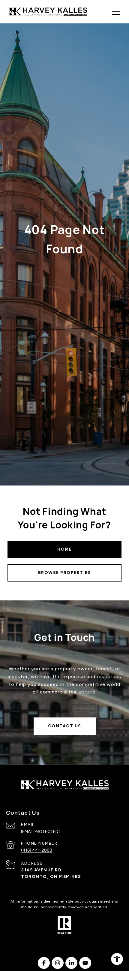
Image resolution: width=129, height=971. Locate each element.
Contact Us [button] (64, 726)
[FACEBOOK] (44, 963)
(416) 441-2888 (36, 850)
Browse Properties (64, 572)
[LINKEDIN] (71, 963)
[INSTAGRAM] (58, 963)
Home (64, 549)
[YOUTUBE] (85, 963)
